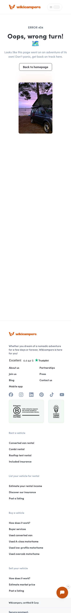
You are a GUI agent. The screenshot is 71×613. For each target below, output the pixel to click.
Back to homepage (35, 67)
